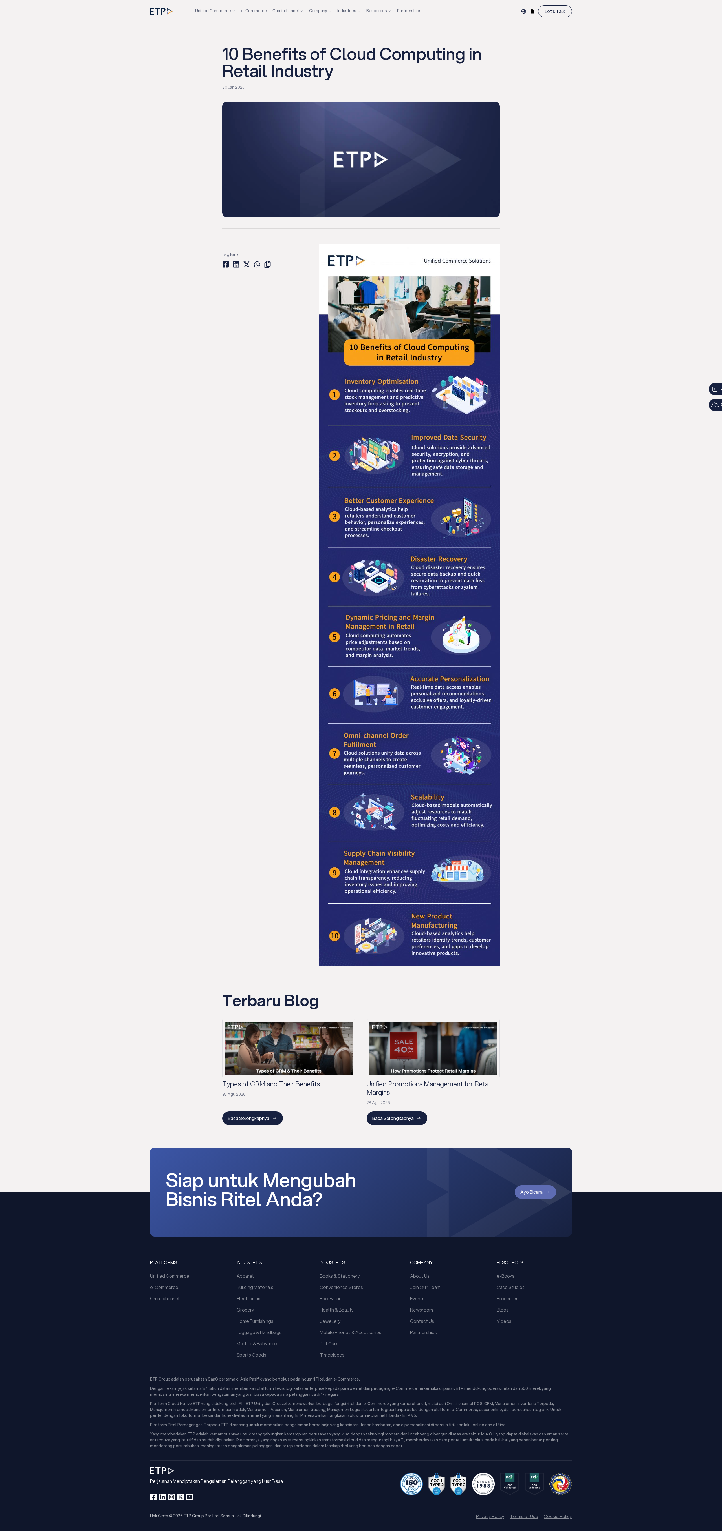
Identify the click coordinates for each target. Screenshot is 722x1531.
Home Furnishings (255, 1321)
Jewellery (330, 1321)
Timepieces (332, 1355)
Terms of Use (524, 1516)
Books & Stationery (340, 1276)
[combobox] (523, 11)
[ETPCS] (532, 11)
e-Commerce (254, 11)
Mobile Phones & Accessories (350, 1332)
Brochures (507, 1298)
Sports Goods (251, 1355)
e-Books (505, 1276)
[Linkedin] (162, 1497)
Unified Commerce (213, 11)
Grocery (245, 1309)
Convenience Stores (341, 1287)
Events (417, 1298)
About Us (420, 1276)
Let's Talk (555, 11)
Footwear (330, 1298)
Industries (346, 11)
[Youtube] (189, 1497)
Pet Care (329, 1343)
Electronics (248, 1298)
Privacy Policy (490, 1516)
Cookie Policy (558, 1516)
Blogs (503, 1309)
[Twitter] (180, 1497)
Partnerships (409, 11)
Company (318, 11)
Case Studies (511, 1287)
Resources (376, 11)
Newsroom (421, 1309)
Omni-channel (285, 11)
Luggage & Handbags (259, 1332)
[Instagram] (171, 1497)
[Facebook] (153, 1497)
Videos (504, 1321)
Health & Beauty (337, 1309)
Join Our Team (425, 1287)
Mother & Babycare (257, 1343)
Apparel (245, 1276)
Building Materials (255, 1287)
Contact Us (422, 1321)
